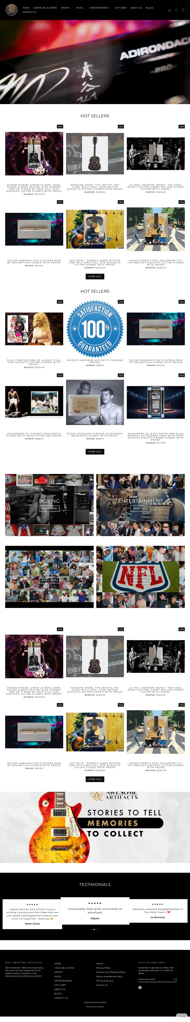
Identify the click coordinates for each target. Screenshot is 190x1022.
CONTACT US (29, 12)
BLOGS (149, 8)
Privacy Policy (103, 968)
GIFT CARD (121, 8)
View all (95, 276)
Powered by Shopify (95, 1007)
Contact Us (102, 985)
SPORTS (65, 8)
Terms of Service (104, 981)
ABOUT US (136, 8)
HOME (26, 8)
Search (99, 963)
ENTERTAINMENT (99, 8)
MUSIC (80, 8)
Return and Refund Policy (109, 976)
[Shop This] (49, 505)
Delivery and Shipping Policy (111, 972)
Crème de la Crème (45, 8)
